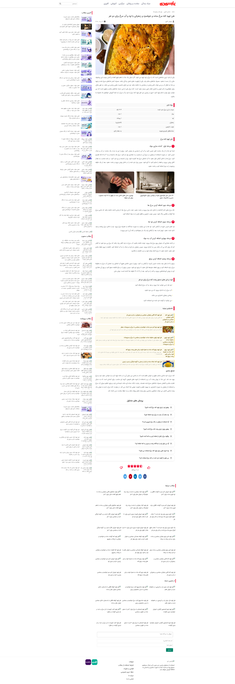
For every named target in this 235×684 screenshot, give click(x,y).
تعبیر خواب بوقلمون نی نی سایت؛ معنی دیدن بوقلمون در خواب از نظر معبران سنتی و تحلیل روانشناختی (70, 57)
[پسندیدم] (148, 467)
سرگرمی (121, 3)
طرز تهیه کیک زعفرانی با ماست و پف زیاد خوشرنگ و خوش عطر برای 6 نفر (136, 506)
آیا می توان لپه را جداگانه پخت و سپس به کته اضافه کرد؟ (152, 444)
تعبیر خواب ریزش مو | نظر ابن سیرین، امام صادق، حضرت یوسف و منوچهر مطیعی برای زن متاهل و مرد (69, 258)
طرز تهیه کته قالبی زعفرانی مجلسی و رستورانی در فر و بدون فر (144, 315)
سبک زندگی (145, 3)
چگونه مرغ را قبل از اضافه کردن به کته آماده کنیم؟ (154, 436)
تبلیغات (131, 662)
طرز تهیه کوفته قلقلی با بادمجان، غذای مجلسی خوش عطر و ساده (108, 601)
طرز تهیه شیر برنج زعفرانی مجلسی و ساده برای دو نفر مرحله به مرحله (162, 551)
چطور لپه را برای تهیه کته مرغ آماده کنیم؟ (157, 407)
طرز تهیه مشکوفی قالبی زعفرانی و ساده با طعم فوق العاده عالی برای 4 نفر (108, 506)
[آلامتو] (94, 665)
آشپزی (106, 3)
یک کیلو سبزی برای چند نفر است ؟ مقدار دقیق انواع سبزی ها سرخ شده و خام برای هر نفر (162, 529)
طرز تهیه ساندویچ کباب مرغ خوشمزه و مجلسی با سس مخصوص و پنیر (135, 601)
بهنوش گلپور (168, 21)
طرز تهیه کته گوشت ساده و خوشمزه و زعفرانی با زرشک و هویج (108, 551)
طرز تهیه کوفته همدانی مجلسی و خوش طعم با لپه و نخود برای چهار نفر (135, 551)
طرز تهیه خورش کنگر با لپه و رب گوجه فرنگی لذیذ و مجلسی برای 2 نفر (109, 529)
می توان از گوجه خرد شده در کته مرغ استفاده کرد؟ (154, 458)
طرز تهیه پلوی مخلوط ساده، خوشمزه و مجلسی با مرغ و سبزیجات (143, 337)
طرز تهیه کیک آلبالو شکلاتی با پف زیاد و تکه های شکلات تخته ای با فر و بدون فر (69, 386)
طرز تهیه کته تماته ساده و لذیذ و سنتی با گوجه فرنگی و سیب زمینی (142, 362)
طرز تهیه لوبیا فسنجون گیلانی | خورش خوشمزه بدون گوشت (162, 624)
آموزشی (113, 3)
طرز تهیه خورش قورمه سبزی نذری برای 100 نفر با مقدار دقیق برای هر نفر (135, 529)
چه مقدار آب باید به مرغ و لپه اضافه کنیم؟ (156, 415)
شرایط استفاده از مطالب (125, 665)
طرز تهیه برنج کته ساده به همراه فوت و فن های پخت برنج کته (144, 350)
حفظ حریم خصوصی (127, 672)
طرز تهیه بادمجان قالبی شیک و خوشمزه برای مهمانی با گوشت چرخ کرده (70, 332)
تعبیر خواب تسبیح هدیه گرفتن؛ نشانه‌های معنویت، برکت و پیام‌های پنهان (70, 65)
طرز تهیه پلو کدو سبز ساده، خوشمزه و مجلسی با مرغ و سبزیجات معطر (141, 327)
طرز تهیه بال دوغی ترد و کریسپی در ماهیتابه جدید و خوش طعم (163, 601)
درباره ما (130, 675)
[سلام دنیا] (88, 665)
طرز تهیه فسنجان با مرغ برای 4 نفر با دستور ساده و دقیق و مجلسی (136, 624)
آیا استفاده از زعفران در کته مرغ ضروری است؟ (155, 422)
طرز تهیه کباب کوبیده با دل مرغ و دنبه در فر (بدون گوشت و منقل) (109, 624)
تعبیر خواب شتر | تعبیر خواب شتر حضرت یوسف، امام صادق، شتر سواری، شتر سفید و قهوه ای (69, 303)
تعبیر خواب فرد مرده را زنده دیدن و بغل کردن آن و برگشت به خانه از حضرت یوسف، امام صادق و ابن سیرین (69, 296)
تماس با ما (129, 679)
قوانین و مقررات (128, 669)
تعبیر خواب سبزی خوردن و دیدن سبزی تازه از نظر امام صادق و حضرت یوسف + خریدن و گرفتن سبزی (69, 280)
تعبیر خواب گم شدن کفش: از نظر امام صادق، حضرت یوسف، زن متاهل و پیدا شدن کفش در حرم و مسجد (69, 265)
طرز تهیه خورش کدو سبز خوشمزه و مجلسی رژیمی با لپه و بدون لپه (109, 573)
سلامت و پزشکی (133, 3)
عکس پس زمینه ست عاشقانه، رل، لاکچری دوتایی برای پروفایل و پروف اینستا (70, 242)
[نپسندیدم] (121, 467)
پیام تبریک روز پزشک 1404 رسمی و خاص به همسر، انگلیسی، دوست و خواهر (70, 288)
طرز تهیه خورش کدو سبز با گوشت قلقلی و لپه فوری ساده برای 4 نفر (162, 506)
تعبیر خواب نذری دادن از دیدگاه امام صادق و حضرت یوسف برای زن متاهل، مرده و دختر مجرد (69, 311)
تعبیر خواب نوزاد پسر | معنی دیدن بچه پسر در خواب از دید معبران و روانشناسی (69, 148)
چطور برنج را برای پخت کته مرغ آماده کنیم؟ (156, 429)
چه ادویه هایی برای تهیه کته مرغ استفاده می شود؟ (154, 451)
